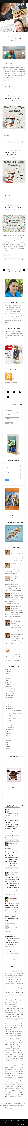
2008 (7, 751)
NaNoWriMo (8, 1052)
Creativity (17, 1010)
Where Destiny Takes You (14, 1090)
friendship (21, 1022)
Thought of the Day (10, 1081)
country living (9, 1010)
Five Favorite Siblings (16, 593)
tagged (10, 1069)
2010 (7, 746)
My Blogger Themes (12, 1120)
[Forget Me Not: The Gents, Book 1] (7, 845)
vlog (17, 1084)
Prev (5, 53)
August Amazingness (12, 999)
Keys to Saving (12, 1033)
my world (21, 1048)
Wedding (13, 1086)
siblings (21, 1064)
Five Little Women (8, 1022)
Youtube (8, 399)
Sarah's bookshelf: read (17, 806)
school (18, 1062)
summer (17, 1067)
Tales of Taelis (18, 1069)
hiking (6, 1025)
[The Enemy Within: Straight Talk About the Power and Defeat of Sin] (7, 812)
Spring (22, 1065)
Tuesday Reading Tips (14, 96)
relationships (16, 1060)
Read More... (6, 81)
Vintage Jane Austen (10, 1084)
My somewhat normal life (14, 205)
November (10, 691)
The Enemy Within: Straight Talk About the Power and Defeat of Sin (11, 813)
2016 (7, 733)
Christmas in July (17, 1006)
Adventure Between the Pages (14, 994)
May (9, 704)
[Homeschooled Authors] (14, 781)
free (13, 1022)
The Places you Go (15, 1077)
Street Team (12, 1067)
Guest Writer (19, 1023)
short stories (14, 1064)
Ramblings (7, 1060)
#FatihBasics (20, 970)
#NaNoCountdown (9, 971)
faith (6, 1016)
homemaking (20, 1027)
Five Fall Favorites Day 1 (17, 634)
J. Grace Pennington (12, 901)
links (22, 1035)
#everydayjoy (7, 970)
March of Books (15, 1039)
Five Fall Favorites (17, 1020)
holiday (15, 1025)
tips (18, 1080)
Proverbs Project (14, 1058)
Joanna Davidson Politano (13, 876)
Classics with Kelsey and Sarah (14, 1008)
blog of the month (9, 1002)
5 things (16, 977)
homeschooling (8, 1031)
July (9, 699)
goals (13, 1023)
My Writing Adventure (14, 1050)
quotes (21, 1058)
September (10, 695)
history (10, 1025)
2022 (7, 678)
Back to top (21, 1124)
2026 (7, 669)
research (21, 1060)
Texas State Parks (15, 1071)
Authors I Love (14, 1001)
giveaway (7, 1024)
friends (16, 1022)
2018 (7, 686)
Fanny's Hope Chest (15, 1018)
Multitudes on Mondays (13, 1044)
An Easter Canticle (13, 997)
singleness (7, 1065)
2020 (7, 682)
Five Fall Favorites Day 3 (17, 551)
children (6, 1004)
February (10, 727)
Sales (6, 1062)
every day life (17, 1014)
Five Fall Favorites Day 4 (17, 621)
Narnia (14, 1052)
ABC (16, 991)
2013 (7, 740)
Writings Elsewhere (17, 1096)
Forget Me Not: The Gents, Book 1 (13, 845)
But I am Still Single (19, 1002)
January (10, 729)
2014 (7, 738)
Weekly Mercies (8, 1088)
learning (18, 1035)
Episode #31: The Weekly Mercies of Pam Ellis (17, 578)
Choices (10, 1004)
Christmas (15, 1004)
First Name (7, 414)
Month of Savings (18, 1042)
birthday (21, 1000)
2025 (7, 671)
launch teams (13, 1035)
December (10, 689)
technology (7, 1071)
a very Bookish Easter (15, 985)
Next (23, 53)
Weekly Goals (19, 1086)
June (9, 702)
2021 (7, 680)
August (9, 697)
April (9, 706)
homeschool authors (14, 1029)
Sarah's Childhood (12, 1062)
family (8, 1018)
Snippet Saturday (15, 1065)
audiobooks (20, 997)
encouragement (9, 1012)
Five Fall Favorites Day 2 (17, 564)
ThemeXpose (5, 1122)
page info (14, 1054)
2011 (7, 744)
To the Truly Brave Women (14, 710)
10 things (16, 972)
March (9, 708)
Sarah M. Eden (8, 848)
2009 (7, 749)
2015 (7, 736)
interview (13, 1031)
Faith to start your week (15, 1016)
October (10, 693)
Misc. (10, 1042)
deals (22, 1010)
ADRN (22, 990)
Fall (5, 1018)
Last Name (7, 418)
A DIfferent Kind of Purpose (15, 981)
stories (6, 1067)
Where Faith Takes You (14, 36)
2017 (7, 731)
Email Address (11, 410)
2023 (7, 676)
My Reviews (15, 1046)
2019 (7, 684)
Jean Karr (7, 933)
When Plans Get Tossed (17, 1088)
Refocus (11, 1060)
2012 (7, 742)
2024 (7, 673)
